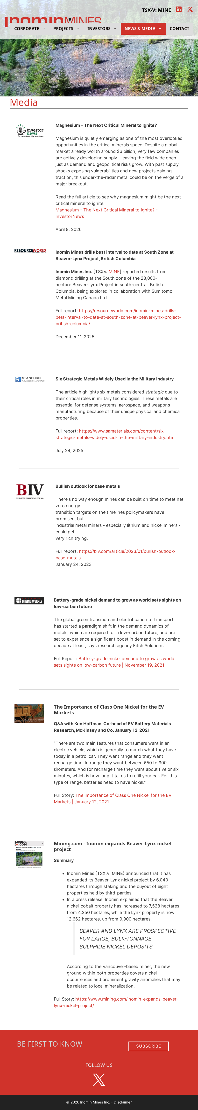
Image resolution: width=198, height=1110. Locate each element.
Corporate (26, 28)
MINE (114, 271)
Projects (63, 28)
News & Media (140, 28)
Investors (98, 28)
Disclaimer (123, 1102)
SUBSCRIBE (148, 1046)
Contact (179, 28)
